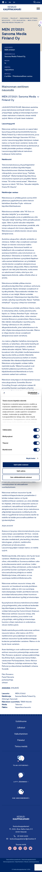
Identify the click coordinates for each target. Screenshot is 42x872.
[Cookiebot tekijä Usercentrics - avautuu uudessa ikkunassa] (30, 393)
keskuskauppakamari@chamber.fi (23, 839)
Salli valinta (21, 471)
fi (5, 2)
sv (14, 2)
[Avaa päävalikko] (38, 8)
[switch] (36, 436)
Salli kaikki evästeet (21, 465)
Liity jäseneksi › (21, 782)
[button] (37, 2)
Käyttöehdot (19, 862)
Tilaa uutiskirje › (21, 765)
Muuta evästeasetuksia (31, 862)
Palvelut (14, 18)
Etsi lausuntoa (19, 20)
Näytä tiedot (30, 458)
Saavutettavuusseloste (13, 859)
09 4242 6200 (22, 836)
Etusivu (5, 18)
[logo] (12, 8)
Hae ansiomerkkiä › (21, 798)
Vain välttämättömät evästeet (21, 477)
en (10, 2)
